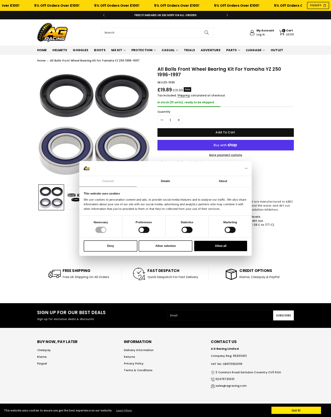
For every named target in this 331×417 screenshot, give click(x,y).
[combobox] (157, 32)
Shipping (183, 95)
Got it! (296, 410)
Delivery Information (138, 350)
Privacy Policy (133, 363)
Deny (110, 245)
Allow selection (165, 245)
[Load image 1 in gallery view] (51, 197)
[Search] (206, 32)
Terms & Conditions (138, 370)
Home (41, 60)
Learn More (124, 410)
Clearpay (44, 350)
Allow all (220, 245)
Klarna (42, 357)
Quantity (163, 112)
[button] (286, 32)
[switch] (143, 230)
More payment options (225, 155)
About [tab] (223, 181)
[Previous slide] (104, 15)
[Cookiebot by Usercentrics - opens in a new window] (230, 168)
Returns (129, 357)
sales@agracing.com (231, 386)
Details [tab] (165, 181)
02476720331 (224, 379)
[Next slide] (227, 15)
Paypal (42, 363)
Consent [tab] (108, 181)
